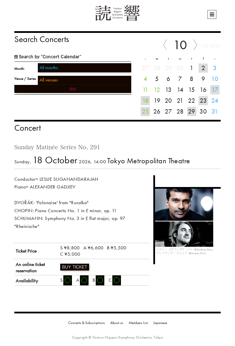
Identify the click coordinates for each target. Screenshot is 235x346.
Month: (19, 68)
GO (73, 89)
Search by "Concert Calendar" (50, 57)
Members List (138, 322)
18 (145, 100)
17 (214, 90)
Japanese (160, 322)
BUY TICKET (74, 267)
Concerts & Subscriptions (86, 322)
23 (203, 100)
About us (116, 322)
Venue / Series (25, 78)
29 (191, 111)
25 (145, 111)
